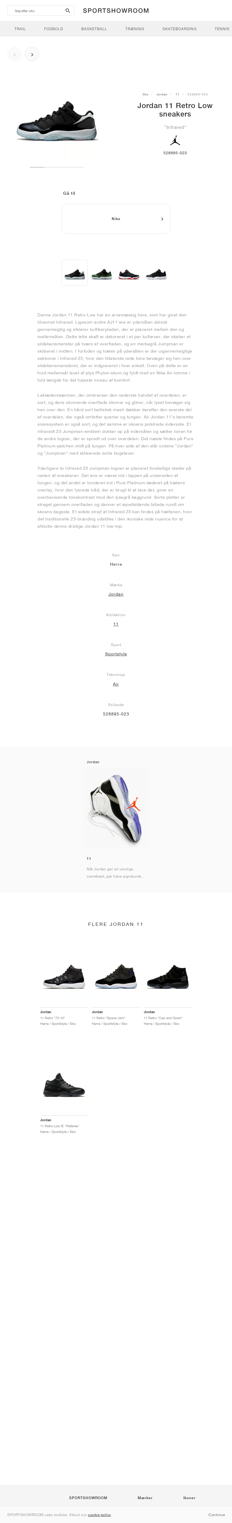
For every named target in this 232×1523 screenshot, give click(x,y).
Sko (146, 94)
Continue (216, 1514)
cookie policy (99, 1514)
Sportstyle (116, 653)
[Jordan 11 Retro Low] (75, 273)
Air (116, 684)
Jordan (162, 94)
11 (178, 94)
